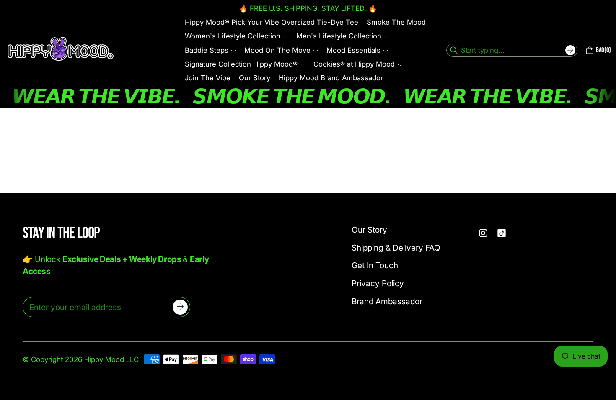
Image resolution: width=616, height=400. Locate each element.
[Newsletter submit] (180, 307)
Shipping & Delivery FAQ (396, 248)
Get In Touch (375, 265)
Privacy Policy (378, 283)
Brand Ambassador (387, 301)
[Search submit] (570, 50)
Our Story (369, 230)
